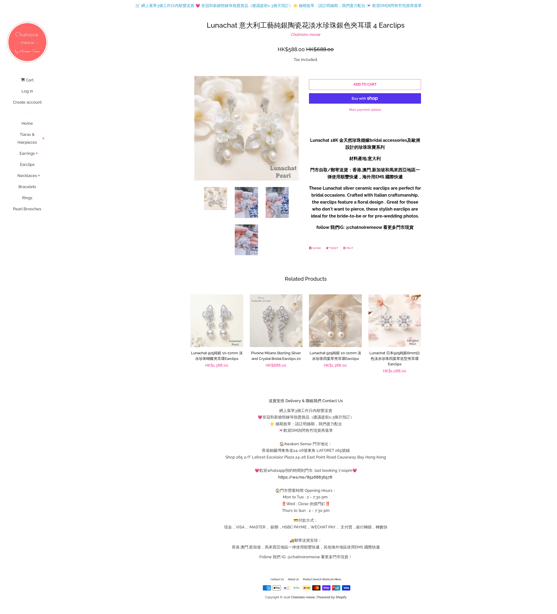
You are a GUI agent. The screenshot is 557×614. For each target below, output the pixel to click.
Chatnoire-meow (305, 34)
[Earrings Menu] (37, 154)
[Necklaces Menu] (39, 176)
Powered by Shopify (332, 597)
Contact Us (277, 579)
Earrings (27, 153)
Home (27, 123)
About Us (293, 579)
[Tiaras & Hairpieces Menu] (43, 139)
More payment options (365, 109)
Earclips (27, 164)
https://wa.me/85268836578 (305, 477)
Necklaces (27, 175)
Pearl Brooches (27, 209)
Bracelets (27, 186)
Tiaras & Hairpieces (27, 138)
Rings (27, 198)
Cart (29, 80)
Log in (27, 91)
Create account (27, 102)
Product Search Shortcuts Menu (322, 579)
